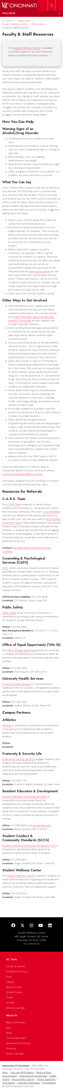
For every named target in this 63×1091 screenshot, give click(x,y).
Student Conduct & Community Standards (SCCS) (29, 845)
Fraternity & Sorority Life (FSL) (18, 759)
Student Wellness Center (15, 24)
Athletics (7, 725)
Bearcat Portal (13, 987)
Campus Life (23, 20)
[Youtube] (40, 925)
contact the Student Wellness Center (22, 474)
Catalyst (10, 981)
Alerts (5, 1072)
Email (9, 976)
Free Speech (8, 1082)
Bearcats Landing (15, 1007)
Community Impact (16, 1037)
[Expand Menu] (59, 13)
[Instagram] (31, 925)
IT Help (9, 997)
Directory (11, 1048)
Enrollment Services (17, 971)
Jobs (8, 1027)
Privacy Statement (46, 1079)
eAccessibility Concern (23, 1079)
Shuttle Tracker (14, 992)
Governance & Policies (18, 1043)
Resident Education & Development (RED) (24, 796)
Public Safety (9, 612)
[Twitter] (22, 925)
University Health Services (16, 684)
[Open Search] (51, 5)
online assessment (38, 271)
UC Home (7, 20)
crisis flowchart (52, 511)
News (9, 1032)
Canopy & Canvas (15, 966)
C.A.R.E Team (14, 504)
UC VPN (10, 1002)
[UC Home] (19, 5)
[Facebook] (13, 925)
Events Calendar (15, 1053)
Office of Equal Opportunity (22, 650)
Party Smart (38, 24)
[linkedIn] (50, 925)
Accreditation (49, 1082)
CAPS (5, 567)
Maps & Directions (16, 1022)
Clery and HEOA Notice (22, 1072)
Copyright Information (28, 1082)
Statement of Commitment (33, 1075)
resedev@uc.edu (41, 825)
